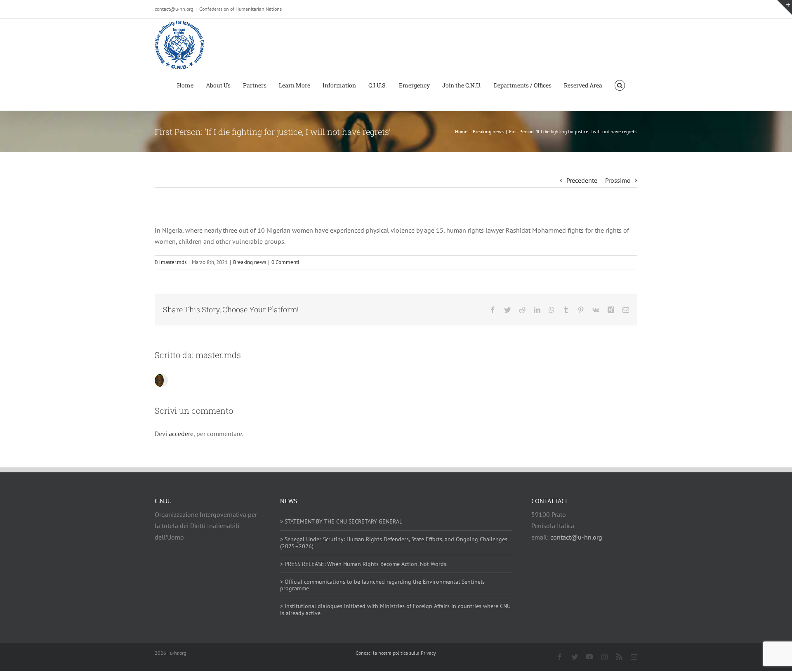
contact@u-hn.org (576, 537)
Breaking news (249, 262)
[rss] (619, 656)
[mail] (634, 656)
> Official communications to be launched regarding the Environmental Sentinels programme (382, 585)
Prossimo (618, 180)
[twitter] (574, 656)
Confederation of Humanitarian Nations (240, 9)
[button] (620, 84)
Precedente (581, 180)
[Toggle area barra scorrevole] (784, 7)
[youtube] (589, 656)
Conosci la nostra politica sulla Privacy (396, 653)
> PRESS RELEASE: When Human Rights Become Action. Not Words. (364, 564)
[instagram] (604, 656)
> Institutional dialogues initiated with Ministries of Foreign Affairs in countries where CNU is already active (395, 609)
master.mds (173, 262)
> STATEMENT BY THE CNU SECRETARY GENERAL (341, 521)
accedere (181, 433)
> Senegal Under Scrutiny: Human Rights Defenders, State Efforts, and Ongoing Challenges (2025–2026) (393, 542)
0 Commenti (285, 262)
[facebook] (559, 656)
